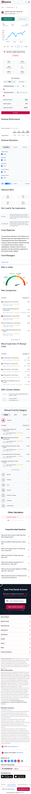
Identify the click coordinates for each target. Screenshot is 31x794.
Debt (15, 414)
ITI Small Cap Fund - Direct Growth (11, 357)
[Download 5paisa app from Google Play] (7, 777)
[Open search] (26, 2)
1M (4, 46)
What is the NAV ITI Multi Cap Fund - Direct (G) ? (13, 543)
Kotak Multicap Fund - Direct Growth (11, 316)
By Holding (6, 147)
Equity (6, 414)
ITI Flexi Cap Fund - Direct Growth (10, 375)
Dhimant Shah (4, 262)
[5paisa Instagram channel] (5, 761)
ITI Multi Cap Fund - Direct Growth (10, 301)
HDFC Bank (3, 163)
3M (8, 46)
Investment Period (8, 92)
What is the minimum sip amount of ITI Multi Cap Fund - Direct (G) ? (12, 563)
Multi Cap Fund (12, 13)
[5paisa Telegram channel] (2, 761)
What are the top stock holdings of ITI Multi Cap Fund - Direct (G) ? (13, 570)
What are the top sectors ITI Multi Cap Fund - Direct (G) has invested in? (13, 576)
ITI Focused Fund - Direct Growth (10, 369)
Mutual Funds (10, 7)
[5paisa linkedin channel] (15, 761)
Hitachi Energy (4, 151)
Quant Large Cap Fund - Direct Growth (11, 454)
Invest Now (15, 112)
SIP (9, 81)
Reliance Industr (5, 175)
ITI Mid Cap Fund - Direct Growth (10, 363)
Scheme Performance (23, 784)
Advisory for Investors (7, 709)
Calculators (4, 630)
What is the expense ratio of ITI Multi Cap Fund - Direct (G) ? (13, 549)
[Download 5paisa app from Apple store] (20, 777)
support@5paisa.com (13, 746)
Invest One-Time (22, 19)
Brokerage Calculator (11, 517)
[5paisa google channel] (22, 761)
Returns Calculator (11, 784)
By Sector (15, 147)
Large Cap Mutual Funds (11, 432)
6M (12, 46)
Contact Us (3, 703)
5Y (22, 46)
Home (2, 7)
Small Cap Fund (9, 360)
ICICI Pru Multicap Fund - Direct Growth (11, 323)
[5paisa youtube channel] (18, 761)
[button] (8, 520)
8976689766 (20, 752)
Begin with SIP (8, 19)
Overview (3, 784)
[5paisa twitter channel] (8, 761)
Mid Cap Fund (9, 365)
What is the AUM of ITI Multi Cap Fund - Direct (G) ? (12, 556)
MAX (26, 46)
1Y (15, 46)
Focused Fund (9, 371)
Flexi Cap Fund (9, 377)
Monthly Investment (9, 86)
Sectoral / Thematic (10, 384)
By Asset (25, 147)
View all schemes (15, 339)
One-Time (21, 81)
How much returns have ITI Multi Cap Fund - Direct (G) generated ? (13, 536)
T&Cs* (22, 792)
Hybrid (25, 414)
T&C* (22, 610)
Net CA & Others (5, 169)
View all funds (15, 469)
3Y (18, 46)
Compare (15, 55)
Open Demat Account (15, 607)
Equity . (6, 13)
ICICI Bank (3, 157)
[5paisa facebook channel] (12, 761)
